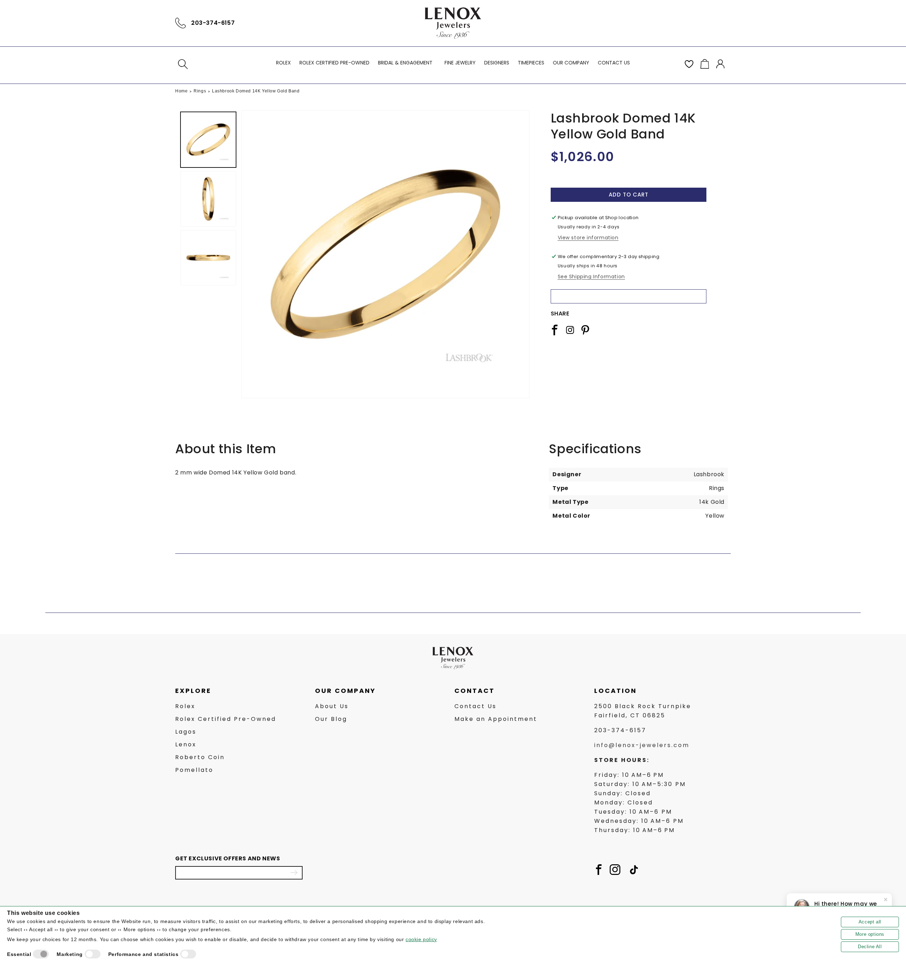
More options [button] (869, 934)
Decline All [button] (870, 946)
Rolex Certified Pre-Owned (225, 719)
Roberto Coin (200, 757)
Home (181, 91)
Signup (294, 873)
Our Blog (331, 719)
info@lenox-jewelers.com (641, 745)
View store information (588, 237)
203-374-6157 (213, 23)
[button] (183, 64)
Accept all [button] (870, 921)
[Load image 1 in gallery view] (208, 139)
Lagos (185, 732)
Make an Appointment (495, 719)
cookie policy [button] (421, 939)
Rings (200, 91)
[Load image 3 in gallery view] (208, 258)
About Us (332, 706)
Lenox (185, 745)
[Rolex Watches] (701, 23)
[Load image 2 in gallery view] (208, 199)
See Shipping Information (591, 276)
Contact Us (475, 706)
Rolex (185, 706)
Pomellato (194, 770)
